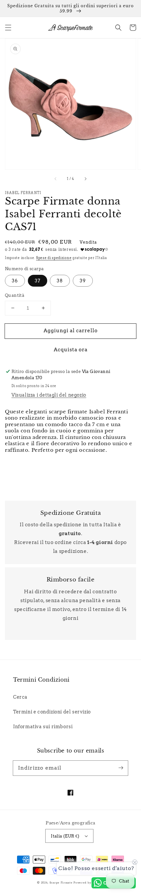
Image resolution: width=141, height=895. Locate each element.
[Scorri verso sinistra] (56, 178)
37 (37, 280)
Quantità (14, 295)
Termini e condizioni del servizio (52, 711)
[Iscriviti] (120, 768)
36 (15, 280)
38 (60, 280)
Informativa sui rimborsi (42, 726)
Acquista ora (71, 350)
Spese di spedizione (53, 258)
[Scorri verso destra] (85, 178)
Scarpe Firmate (61, 882)
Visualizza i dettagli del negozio (48, 395)
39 (83, 280)
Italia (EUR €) (65, 836)
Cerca (20, 697)
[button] (8, 27)
